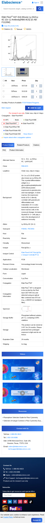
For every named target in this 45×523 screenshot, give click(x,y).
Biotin (17, 120)
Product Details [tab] (8, 145)
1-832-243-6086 (12, 437)
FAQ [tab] (4, 150)
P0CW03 (31, 229)
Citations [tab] (36, 145)
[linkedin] (10, 502)
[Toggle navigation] (41, 2)
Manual (19, 29)
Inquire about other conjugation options (17, 137)
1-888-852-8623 (15, 434)
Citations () (7, 29)
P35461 (24, 229)
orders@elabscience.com (17, 446)
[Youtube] (5, 502)
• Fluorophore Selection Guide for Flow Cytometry (20, 417)
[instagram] (20, 502)
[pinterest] (26, 502)
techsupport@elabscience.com (19, 449)
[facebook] (15, 502)
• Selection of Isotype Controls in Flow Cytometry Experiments (22, 421)
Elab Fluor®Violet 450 (13, 130)
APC (7, 120)
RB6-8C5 (24, 166)
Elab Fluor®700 (28, 123)
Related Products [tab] (23, 145)
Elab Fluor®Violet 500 (13, 134)
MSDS (28, 29)
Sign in (36, 2)
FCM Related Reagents (30, 103)
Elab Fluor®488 (30, 120)
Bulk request (6, 108)
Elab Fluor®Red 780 (12, 127)
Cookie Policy (8, 517)
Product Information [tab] (16, 150)
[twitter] (31, 502)
